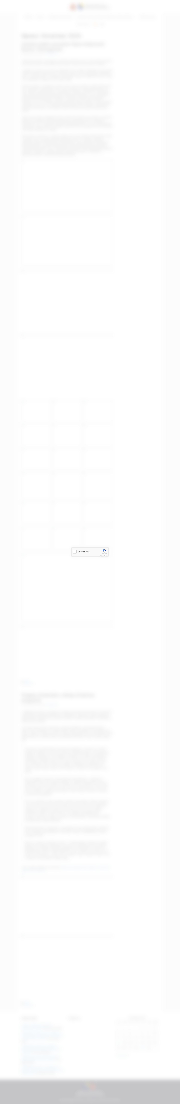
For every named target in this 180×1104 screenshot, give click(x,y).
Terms (105, 555)
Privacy (101, 555)
